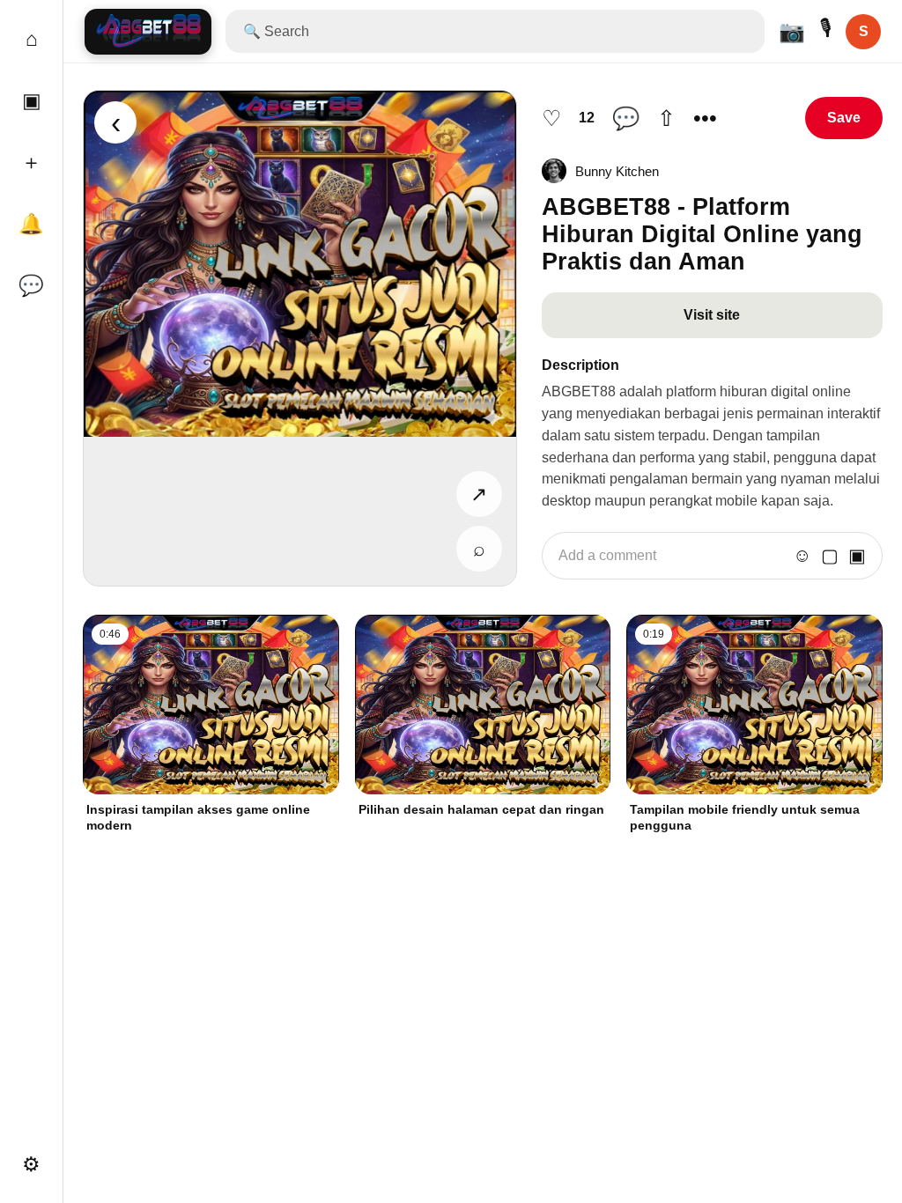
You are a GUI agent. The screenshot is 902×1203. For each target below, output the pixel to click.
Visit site (712, 314)
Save (844, 117)
